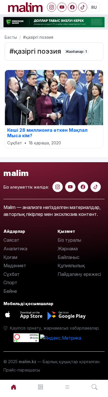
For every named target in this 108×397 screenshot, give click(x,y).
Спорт (10, 282)
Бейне (10, 291)
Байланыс (68, 257)
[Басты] (13, 387)
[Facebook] (72, 7)
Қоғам (10, 257)
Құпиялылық (71, 265)
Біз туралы (69, 240)
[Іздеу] (94, 387)
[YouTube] (62, 7)
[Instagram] (51, 7)
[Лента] (67, 387)
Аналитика (15, 248)
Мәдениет (14, 265)
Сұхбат (11, 274)
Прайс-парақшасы (21, 369)
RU (94, 7)
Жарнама (68, 248)
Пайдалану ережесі (79, 274)
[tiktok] (95, 187)
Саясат (11, 240)
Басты (11, 37)
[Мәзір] (40, 387)
